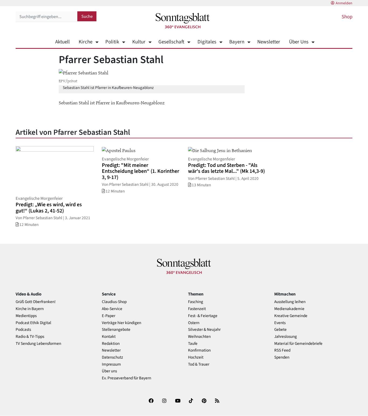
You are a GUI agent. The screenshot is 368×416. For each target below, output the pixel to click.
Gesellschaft (171, 42)
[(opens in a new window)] (151, 401)
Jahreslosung (285, 336)
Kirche (85, 42)
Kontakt (109, 336)
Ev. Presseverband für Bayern (126, 378)
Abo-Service (112, 309)
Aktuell (62, 42)
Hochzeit (195, 357)
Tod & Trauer (198, 364)
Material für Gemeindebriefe (298, 343)
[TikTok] (191, 401)
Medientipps (26, 316)
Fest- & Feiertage (202, 316)
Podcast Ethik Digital (33, 323)
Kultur (138, 42)
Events (280, 323)
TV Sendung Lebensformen (38, 343)
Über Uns (298, 42)
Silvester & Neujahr (204, 329)
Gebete (280, 329)
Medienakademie (289, 309)
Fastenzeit (197, 309)
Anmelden (344, 3)
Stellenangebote (116, 329)
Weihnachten (199, 336)
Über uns (109, 371)
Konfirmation (199, 350)
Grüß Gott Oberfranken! (35, 302)
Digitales (206, 42)
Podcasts (23, 329)
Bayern (236, 42)
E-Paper (108, 316)
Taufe (192, 343)
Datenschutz (112, 357)
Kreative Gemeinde (290, 316)
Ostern (193, 323)
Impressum (111, 364)
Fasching (195, 302)
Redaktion (111, 343)
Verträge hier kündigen (121, 323)
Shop (347, 16)
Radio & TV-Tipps (30, 336)
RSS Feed (282, 350)
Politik (112, 42)
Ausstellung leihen (289, 302)
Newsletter (268, 42)
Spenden (281, 357)
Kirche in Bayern (30, 309)
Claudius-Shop (114, 302)
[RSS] (217, 401)
